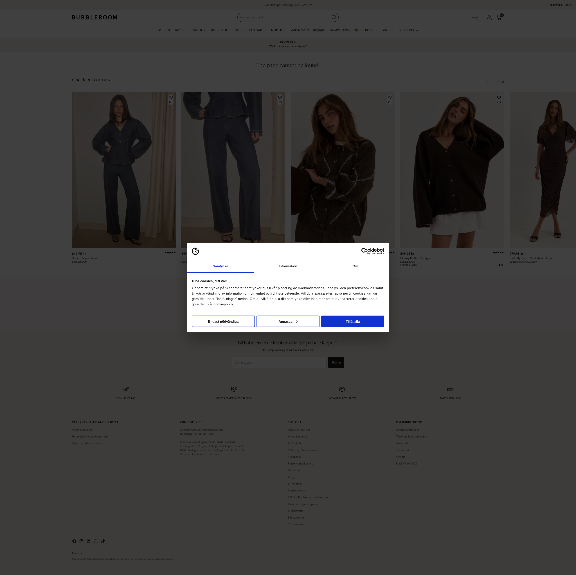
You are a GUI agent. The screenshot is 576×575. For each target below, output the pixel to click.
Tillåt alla (353, 321)
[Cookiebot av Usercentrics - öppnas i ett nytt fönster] (364, 251)
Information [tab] (288, 266)
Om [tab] (355, 266)
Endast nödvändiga (223, 321)
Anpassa (285, 321)
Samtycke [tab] (220, 266)
